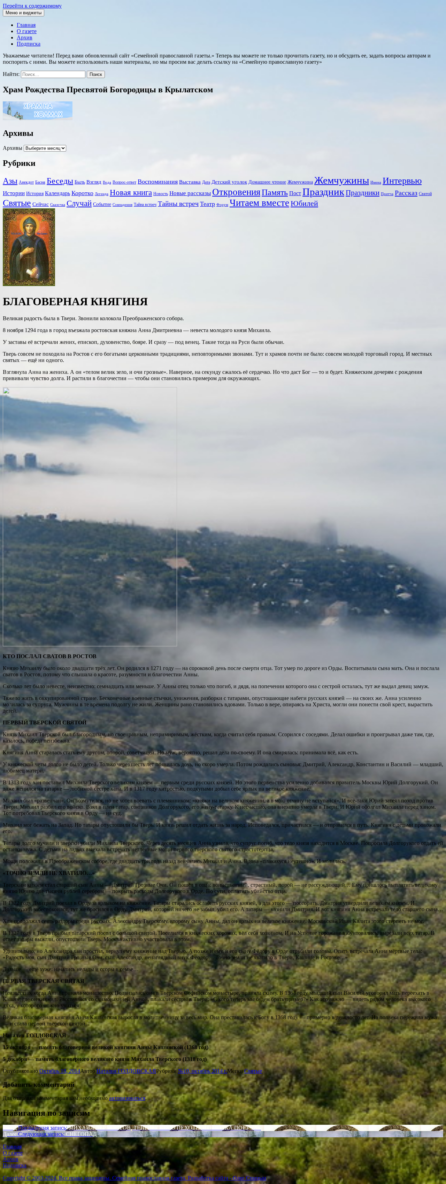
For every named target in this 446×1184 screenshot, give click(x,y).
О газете (27, 31)
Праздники (362, 193)
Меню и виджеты (23, 12)
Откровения (236, 192)
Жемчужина (300, 182)
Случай (79, 203)
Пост (295, 193)
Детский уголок (229, 182)
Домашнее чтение (267, 182)
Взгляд (93, 182)
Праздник (323, 191)
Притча (387, 194)
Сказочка (57, 205)
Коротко (82, 193)
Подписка (28, 44)
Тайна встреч (145, 204)
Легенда (101, 194)
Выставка (190, 182)
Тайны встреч (178, 203)
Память (275, 192)
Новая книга (131, 192)
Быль (80, 182)
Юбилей (304, 203)
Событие (102, 204)
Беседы (60, 180)
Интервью (402, 181)
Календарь (57, 193)
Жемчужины (341, 180)
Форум (222, 205)
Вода (107, 182)
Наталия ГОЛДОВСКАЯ (126, 1071)
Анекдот (26, 182)
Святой (425, 193)
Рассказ (406, 193)
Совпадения (122, 205)
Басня (40, 182)
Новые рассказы (190, 193)
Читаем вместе (259, 203)
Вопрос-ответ (124, 182)
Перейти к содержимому (32, 6)
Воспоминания (158, 181)
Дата (206, 182)
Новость (160, 193)
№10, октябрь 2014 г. (202, 1071)
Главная (26, 25)
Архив (24, 37)
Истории (14, 193)
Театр (207, 203)
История (35, 193)
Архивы (12, 148)
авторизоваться (127, 1098)
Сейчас (40, 204)
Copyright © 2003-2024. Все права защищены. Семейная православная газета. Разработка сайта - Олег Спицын (134, 1178)
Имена (375, 182)
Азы (10, 180)
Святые (17, 203)
